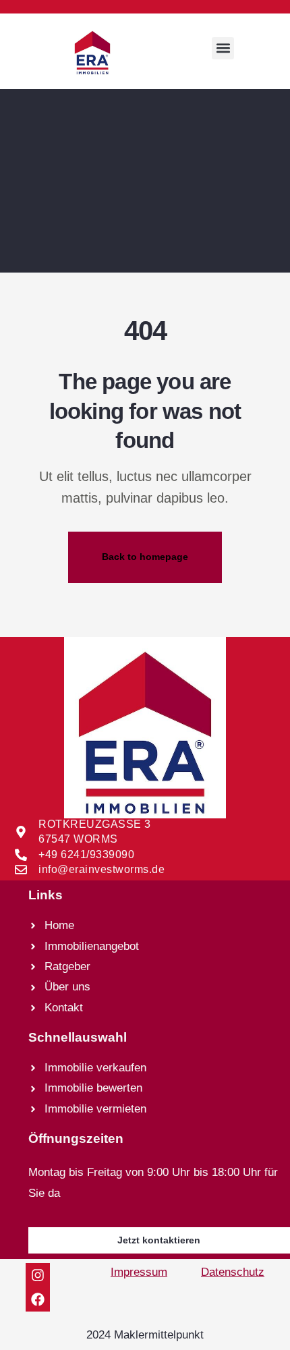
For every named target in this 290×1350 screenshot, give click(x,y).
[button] (223, 48)
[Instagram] (38, 1275)
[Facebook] (38, 1299)
